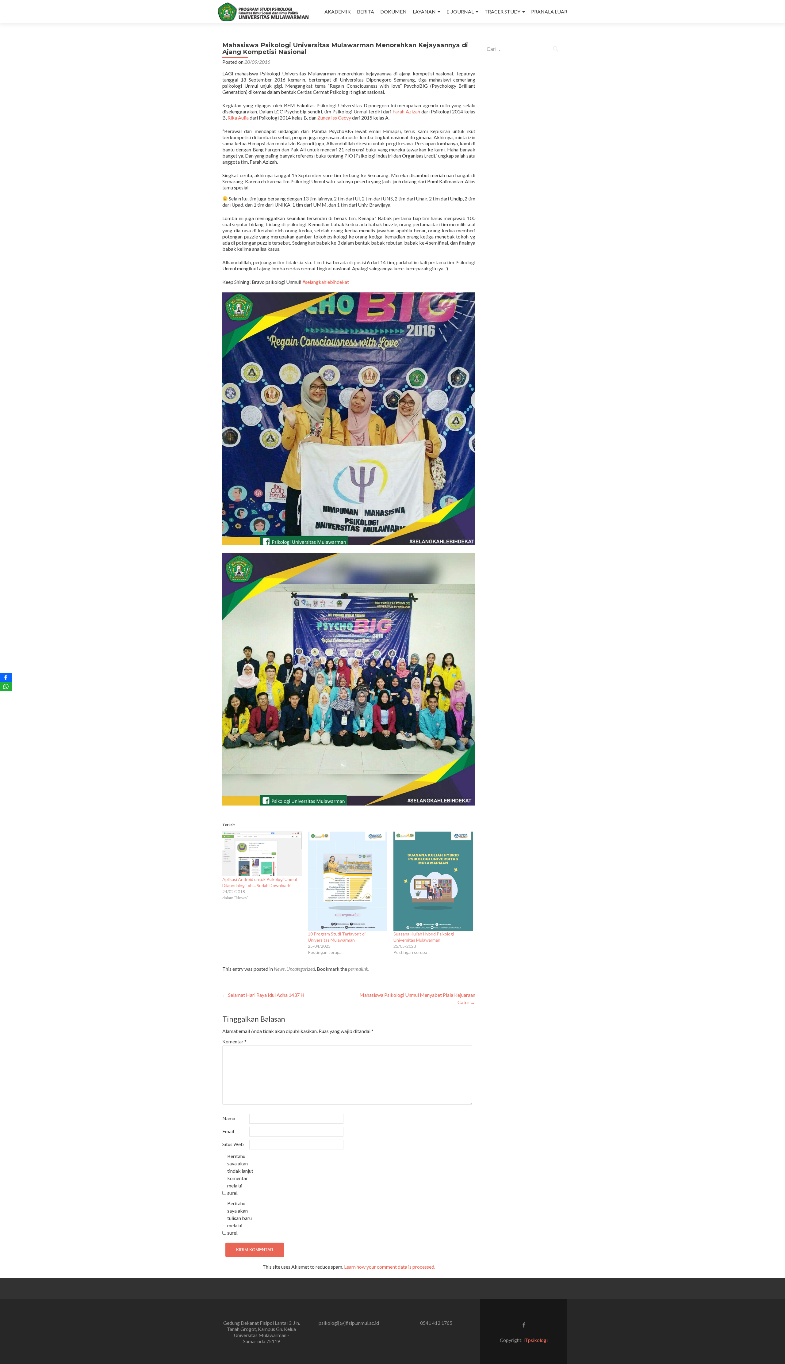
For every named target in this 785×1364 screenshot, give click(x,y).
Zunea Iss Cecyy (334, 117)
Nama (228, 1118)
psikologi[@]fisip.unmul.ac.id (349, 1323)
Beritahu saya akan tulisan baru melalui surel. (239, 1218)
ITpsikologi (535, 1340)
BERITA (365, 11)
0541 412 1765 (436, 1323)
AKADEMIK (337, 11)
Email (228, 1131)
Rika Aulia (238, 117)
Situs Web (233, 1144)
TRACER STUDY (502, 11)
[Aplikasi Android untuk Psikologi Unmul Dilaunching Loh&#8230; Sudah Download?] (262, 854)
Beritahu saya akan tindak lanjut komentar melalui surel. (240, 1174)
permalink (358, 969)
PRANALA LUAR (549, 11)
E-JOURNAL (460, 11)
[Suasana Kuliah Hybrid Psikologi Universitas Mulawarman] (433, 881)
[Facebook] (6, 677)
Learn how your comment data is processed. (389, 1267)
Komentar (234, 1041)
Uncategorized (300, 969)
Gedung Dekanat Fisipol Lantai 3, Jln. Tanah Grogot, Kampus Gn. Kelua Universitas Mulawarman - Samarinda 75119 (261, 1332)
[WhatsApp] (6, 686)
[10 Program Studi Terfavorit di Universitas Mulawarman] (347, 881)
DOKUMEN (393, 11)
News (279, 969)
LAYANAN (424, 11)
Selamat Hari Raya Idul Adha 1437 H (263, 995)
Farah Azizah (406, 111)
